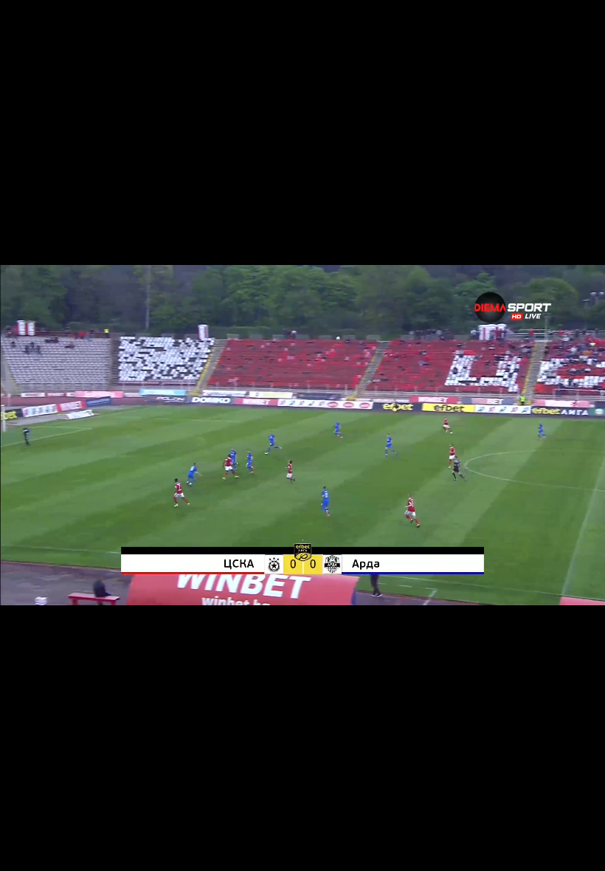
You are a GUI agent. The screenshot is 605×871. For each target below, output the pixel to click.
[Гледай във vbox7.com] (578, 852)
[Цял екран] (547, 852)
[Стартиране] (24, 852)
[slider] (24, 831)
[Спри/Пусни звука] (55, 852)
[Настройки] (576, 26)
